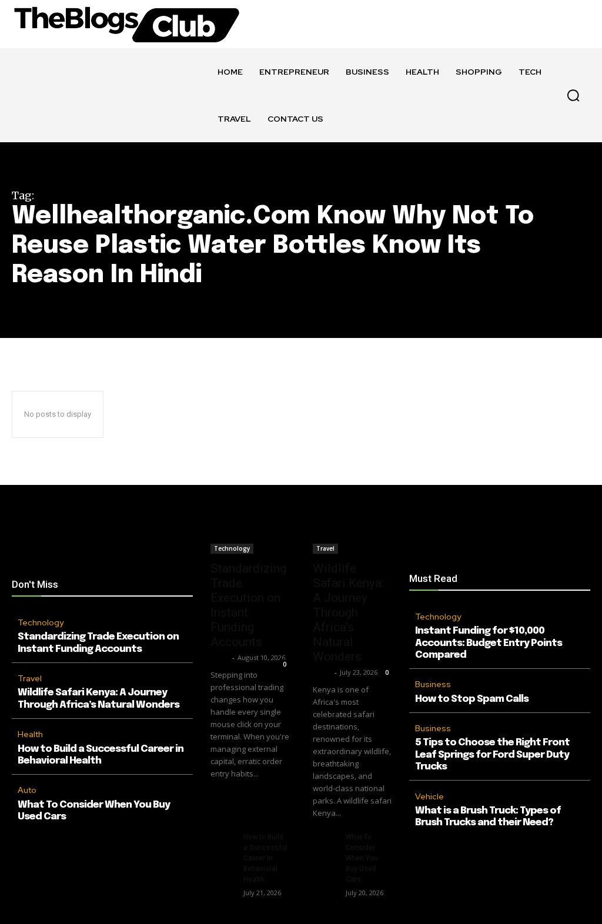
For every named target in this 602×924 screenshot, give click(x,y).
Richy (219, 657)
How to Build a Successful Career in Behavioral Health (265, 858)
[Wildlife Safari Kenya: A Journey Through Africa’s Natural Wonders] (352, 534)
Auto (27, 790)
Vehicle (429, 796)
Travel (30, 678)
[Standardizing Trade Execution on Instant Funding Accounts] (249, 534)
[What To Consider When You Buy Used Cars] (324, 840)
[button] (573, 95)
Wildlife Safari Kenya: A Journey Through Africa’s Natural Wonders (348, 612)
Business (433, 684)
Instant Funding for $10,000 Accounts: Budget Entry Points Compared (488, 643)
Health (30, 734)
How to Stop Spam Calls (472, 699)
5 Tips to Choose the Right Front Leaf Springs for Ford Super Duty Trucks (492, 755)
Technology (40, 622)
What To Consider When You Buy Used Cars (362, 858)
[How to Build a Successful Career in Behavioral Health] (222, 840)
